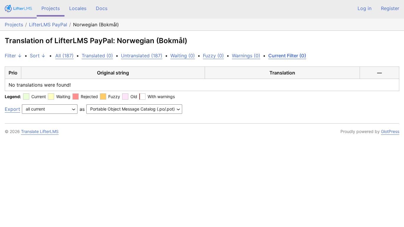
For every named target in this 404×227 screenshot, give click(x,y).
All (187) (64, 56)
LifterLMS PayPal (48, 24)
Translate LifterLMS (40, 131)
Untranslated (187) (141, 56)
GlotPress (390, 131)
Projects (50, 8)
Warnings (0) (246, 56)
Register (390, 8)
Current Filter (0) (287, 56)
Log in (364, 8)
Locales (77, 8)
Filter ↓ (13, 56)
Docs (101, 8)
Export (12, 109)
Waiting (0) (182, 56)
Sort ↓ (38, 56)
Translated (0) (97, 56)
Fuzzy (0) (213, 56)
